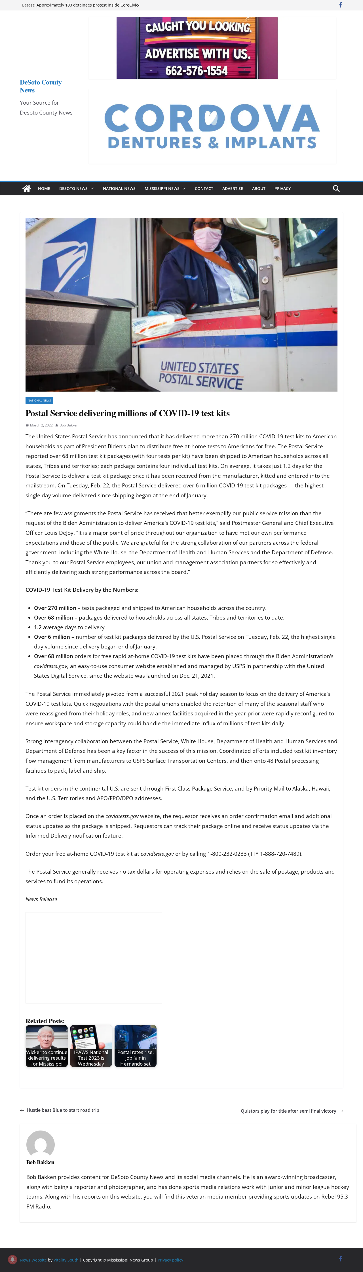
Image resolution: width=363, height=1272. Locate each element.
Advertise (232, 188)
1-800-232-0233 (227, 853)
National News (119, 188)
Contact (204, 188)
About (258, 188)
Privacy (283, 188)
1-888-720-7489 (279, 853)
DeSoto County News (41, 86)
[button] (91, 189)
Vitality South (66, 1260)
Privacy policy (170, 1260)
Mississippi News (162, 188)
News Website (33, 1260)
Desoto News (73, 188)
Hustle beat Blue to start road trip (63, 1110)
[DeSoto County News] (26, 188)
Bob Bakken (69, 425)
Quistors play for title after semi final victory (288, 1111)
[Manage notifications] (12, 1259)
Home (44, 188)
